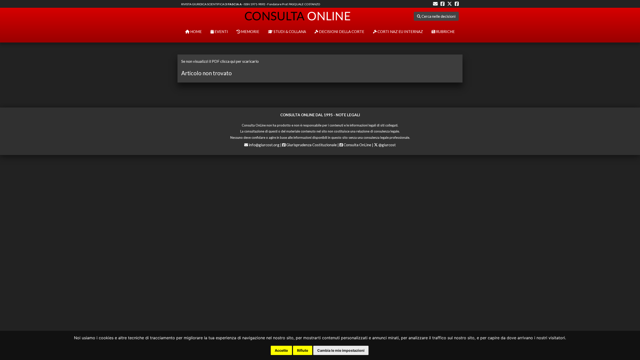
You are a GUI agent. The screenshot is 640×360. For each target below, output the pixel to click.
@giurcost (387, 144)
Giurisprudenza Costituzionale (311, 144)
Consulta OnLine (357, 144)
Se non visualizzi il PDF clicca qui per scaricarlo (220, 61)
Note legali (348, 114)
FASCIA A (235, 4)
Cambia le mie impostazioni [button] (340, 350)
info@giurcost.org (264, 144)
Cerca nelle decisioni (438, 16)
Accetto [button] (281, 350)
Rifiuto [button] (302, 350)
